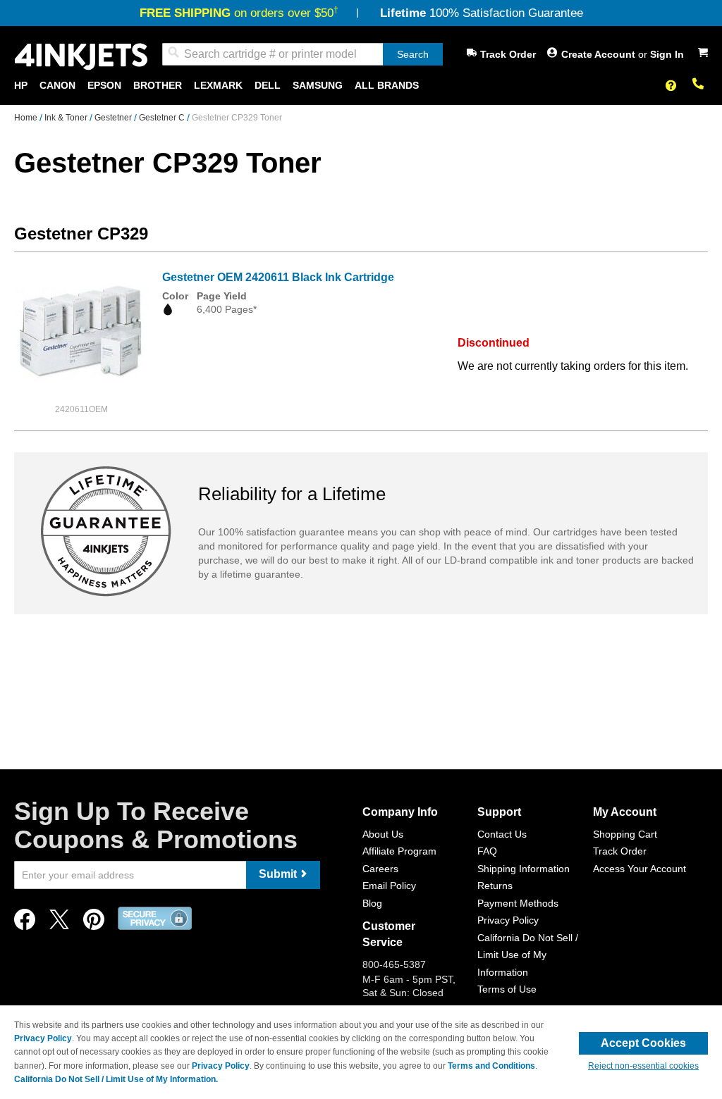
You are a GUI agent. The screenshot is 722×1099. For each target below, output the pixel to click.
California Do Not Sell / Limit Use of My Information (527, 955)
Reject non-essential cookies (643, 1066)
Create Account (599, 54)
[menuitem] (20, 85)
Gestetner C (163, 118)
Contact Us (502, 834)
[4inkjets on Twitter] (59, 923)
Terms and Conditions (491, 1066)
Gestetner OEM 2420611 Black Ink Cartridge (278, 277)
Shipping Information (523, 868)
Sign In (667, 54)
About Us (382, 834)
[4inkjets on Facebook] (24, 923)
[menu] (361, 85)
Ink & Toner (67, 118)
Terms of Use (507, 989)
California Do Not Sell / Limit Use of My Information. (116, 1079)
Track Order (508, 54)
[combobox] (302, 54)
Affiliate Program (399, 851)
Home (26, 118)
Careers (380, 868)
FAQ (487, 851)
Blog (372, 903)
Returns (495, 885)
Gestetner (114, 118)
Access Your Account (639, 868)
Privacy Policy (508, 920)
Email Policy (389, 885)
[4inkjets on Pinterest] (93, 923)
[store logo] (81, 56)
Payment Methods (517, 903)
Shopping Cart (625, 834)
